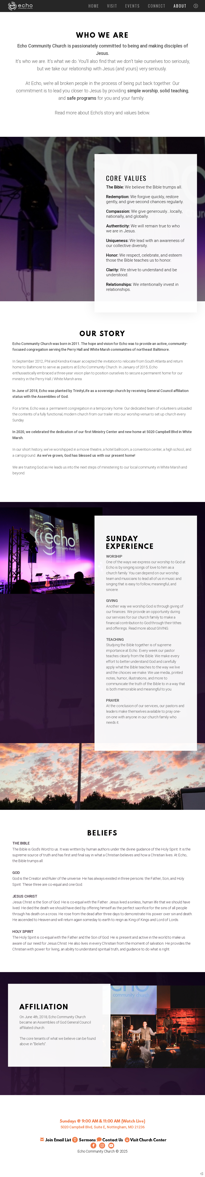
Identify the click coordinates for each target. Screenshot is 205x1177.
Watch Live (133, 1121)
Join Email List (58, 1140)
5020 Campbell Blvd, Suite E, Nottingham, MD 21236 (102, 1127)
